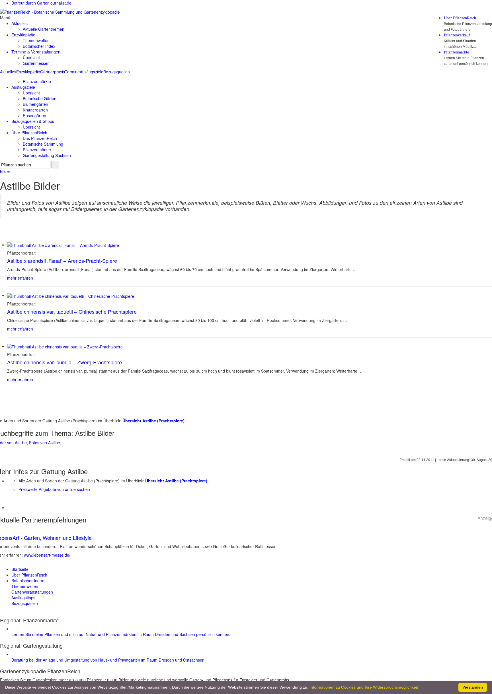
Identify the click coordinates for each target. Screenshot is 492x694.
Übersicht (31, 57)
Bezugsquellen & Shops (32, 121)
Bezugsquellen (116, 72)
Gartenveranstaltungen (32, 592)
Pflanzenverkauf (457, 35)
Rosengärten (34, 115)
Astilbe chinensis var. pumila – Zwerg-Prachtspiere (64, 362)
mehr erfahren (20, 278)
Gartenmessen (36, 63)
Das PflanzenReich (40, 138)
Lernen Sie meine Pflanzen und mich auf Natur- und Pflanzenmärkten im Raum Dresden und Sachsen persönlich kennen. (120, 634)
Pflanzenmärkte (456, 52)
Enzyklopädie (28, 72)
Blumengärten (35, 104)
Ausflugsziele (91, 72)
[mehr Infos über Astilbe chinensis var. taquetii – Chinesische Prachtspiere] (70, 295)
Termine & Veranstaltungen (35, 52)
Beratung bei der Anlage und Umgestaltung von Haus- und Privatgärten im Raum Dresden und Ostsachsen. (108, 660)
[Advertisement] (40, 500)
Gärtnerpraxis (52, 72)
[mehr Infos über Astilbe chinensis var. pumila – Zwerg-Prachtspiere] (65, 346)
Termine (72, 72)
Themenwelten (36, 40)
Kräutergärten (35, 110)
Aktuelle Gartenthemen (43, 29)
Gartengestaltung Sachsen (47, 155)
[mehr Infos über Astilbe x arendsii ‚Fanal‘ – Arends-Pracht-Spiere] (63, 244)
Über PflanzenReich (460, 18)
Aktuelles (8, 72)
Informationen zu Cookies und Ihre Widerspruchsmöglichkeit (363, 687)
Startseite (19, 569)
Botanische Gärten (39, 98)
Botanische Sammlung (43, 144)
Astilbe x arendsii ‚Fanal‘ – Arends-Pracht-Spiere (62, 260)
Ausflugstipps (23, 597)
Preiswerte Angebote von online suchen (54, 489)
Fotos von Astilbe (44, 442)
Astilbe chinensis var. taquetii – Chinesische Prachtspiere (72, 311)
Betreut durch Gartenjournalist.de (41, 3)
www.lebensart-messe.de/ (47, 555)
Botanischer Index (39, 46)
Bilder (5, 171)
